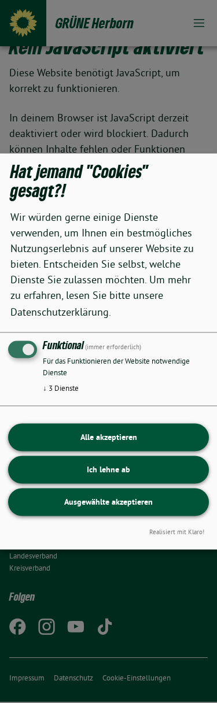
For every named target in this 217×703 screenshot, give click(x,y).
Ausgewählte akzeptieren (108, 502)
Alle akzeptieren (108, 437)
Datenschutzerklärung (59, 312)
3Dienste (61, 388)
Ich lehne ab (108, 469)
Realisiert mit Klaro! (176, 532)
